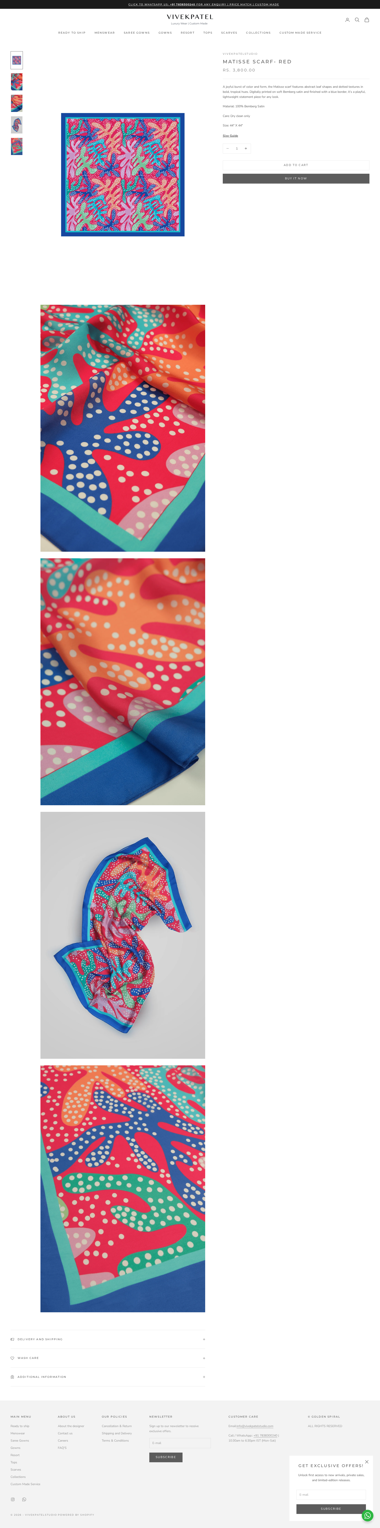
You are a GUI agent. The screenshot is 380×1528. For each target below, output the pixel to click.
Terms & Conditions (115, 1441)
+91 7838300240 (265, 1435)
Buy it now (296, 179)
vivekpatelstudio (240, 53)
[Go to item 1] (17, 60)
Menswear (105, 32)
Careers (63, 1441)
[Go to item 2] (17, 82)
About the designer (71, 1426)
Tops (208, 32)
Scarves (229, 32)
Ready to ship (72, 32)
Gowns (165, 32)
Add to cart (296, 165)
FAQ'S (62, 1448)
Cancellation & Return (117, 1426)
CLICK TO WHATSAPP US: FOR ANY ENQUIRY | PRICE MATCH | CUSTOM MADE (203, 4)
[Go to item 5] (17, 146)
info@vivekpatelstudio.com (255, 1426)
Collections (258, 32)
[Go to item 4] (17, 125)
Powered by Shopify (76, 1514)
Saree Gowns (137, 32)
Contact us (65, 1433)
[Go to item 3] (17, 103)
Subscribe (331, 1509)
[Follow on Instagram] (13, 1499)
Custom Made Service (301, 32)
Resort (188, 32)
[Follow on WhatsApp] (24, 1499)
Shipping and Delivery (117, 1433)
